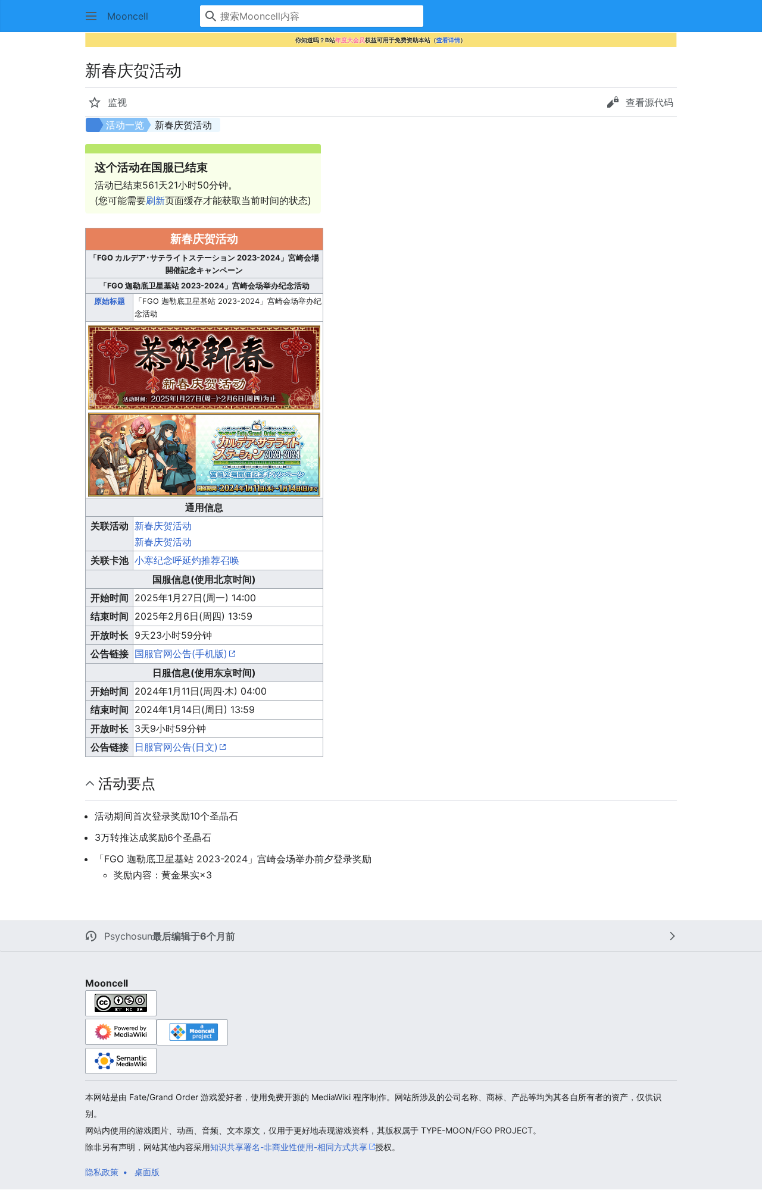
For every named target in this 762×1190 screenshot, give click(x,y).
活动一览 (125, 125)
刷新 (155, 200)
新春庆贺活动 (163, 526)
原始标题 (109, 301)
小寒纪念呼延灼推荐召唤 (187, 560)
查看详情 (448, 39)
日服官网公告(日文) (176, 747)
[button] (91, 16)
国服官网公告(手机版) (181, 654)
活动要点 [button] (126, 783)
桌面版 (147, 1172)
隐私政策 (101, 1172)
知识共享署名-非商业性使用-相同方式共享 (288, 1147)
